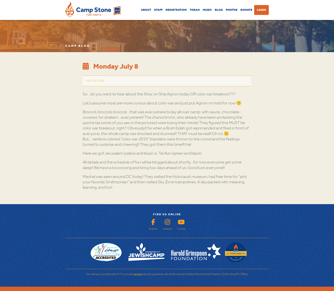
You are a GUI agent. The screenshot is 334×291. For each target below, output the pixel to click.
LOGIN (261, 10)
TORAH (195, 10)
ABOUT (146, 10)
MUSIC (207, 10)
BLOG (219, 10)
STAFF (158, 10)
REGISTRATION (176, 10)
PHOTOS (231, 10)
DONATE (246, 10)
